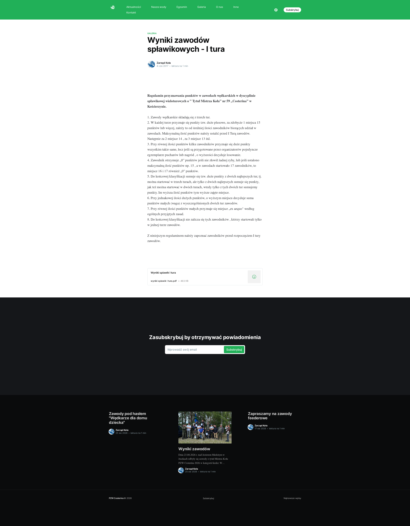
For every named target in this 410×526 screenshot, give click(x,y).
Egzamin (181, 6)
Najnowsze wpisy (292, 498)
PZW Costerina (116, 498)
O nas (219, 6)
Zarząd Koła (164, 62)
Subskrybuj (292, 9)
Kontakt (131, 12)
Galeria (201, 6)
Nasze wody (158, 6)
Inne (236, 6)
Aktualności (133, 6)
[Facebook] (276, 9)
